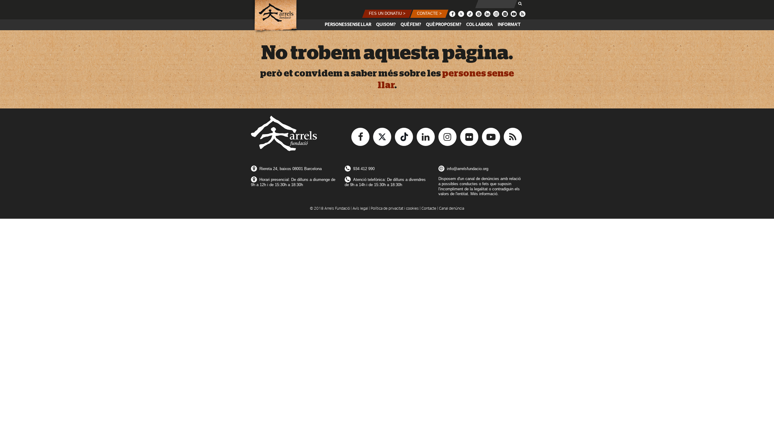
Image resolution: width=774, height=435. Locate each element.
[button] (387, 14)
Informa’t (509, 24)
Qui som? (386, 24)
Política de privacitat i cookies (395, 209)
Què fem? (411, 24)
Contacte (428, 209)
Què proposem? (443, 24)
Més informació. (484, 194)
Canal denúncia (451, 209)
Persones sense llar (348, 24)
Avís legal (360, 209)
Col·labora (479, 24)
